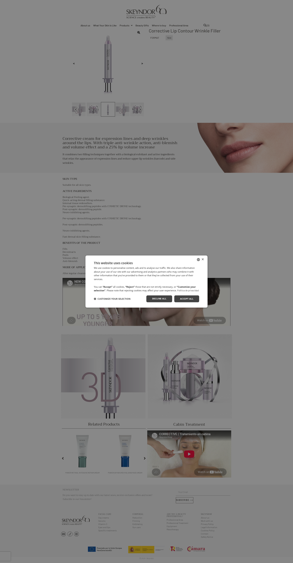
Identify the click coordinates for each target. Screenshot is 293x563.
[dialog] (146, 281)
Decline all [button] (159, 298)
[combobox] (198, 259)
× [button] (202, 259)
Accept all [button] (186, 298)
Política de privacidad (188, 290)
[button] (112, 298)
